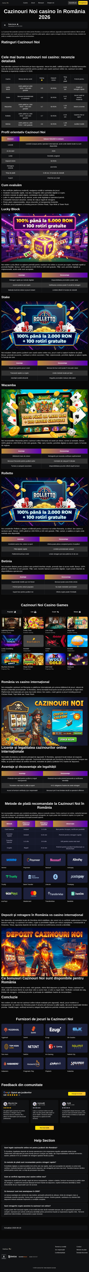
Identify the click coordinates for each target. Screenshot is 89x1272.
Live (32, 612)
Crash (54, 612)
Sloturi (76, 612)
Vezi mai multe (44, 1128)
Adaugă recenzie (77, 1093)
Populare (10, 612)
